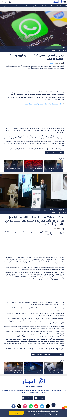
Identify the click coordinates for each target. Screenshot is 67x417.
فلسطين (41, 5)
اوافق (16, 413)
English (6, 2)
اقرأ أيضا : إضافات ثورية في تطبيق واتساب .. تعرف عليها (43, 104)
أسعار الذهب (58, 5)
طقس (34, 5)
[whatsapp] (31, 406)
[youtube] (36, 406)
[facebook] (13, 406)
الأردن (51, 5)
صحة (46, 5)
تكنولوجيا (4, 5)
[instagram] (25, 406)
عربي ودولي (28, 5)
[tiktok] (48, 406)
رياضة (16, 5)
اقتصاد (21, 5)
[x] (19, 406)
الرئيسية (65, 5)
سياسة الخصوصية (38, 414)
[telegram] (42, 406)
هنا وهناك (10, 5)
